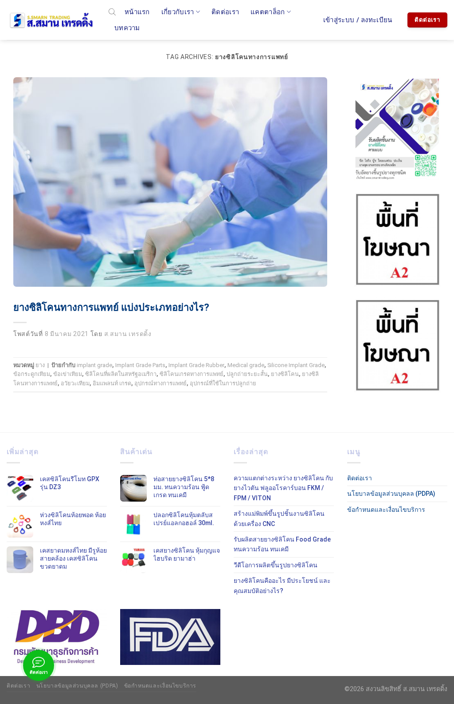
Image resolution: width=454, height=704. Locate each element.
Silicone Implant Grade (296, 365)
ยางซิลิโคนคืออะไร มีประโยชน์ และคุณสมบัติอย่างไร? (282, 585)
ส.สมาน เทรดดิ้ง (128, 333)
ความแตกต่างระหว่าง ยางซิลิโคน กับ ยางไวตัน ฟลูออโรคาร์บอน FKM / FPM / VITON (283, 488)
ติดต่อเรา (225, 12)
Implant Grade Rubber (196, 365)
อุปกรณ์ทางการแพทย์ (160, 383)
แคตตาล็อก (267, 12)
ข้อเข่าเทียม (67, 374)
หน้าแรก (137, 12)
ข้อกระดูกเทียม (31, 374)
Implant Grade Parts (140, 365)
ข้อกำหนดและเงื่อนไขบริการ (386, 509)
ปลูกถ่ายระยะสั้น (247, 374)
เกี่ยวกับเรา (177, 12)
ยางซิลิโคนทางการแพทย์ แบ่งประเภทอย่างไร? (111, 307)
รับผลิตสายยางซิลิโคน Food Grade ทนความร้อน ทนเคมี (282, 544)
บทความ (127, 28)
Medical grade (245, 365)
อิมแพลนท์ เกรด (112, 383)
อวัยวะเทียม (75, 383)
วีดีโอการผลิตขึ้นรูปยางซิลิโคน (275, 565)
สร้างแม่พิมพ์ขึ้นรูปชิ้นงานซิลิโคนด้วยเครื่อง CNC (279, 518)
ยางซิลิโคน (285, 374)
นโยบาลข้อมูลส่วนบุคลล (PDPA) (391, 493)
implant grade (94, 365)
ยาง (40, 365)
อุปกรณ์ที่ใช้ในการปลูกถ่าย (223, 383)
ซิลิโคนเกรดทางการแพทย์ (191, 374)
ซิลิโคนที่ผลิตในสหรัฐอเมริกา (121, 374)
